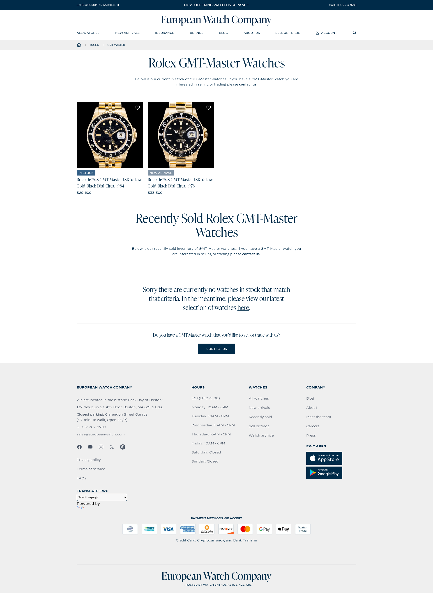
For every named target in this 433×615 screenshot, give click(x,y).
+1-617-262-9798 (91, 427)
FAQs (81, 478)
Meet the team (318, 417)
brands (196, 32)
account (329, 32)
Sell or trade (259, 426)
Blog (310, 398)
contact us (247, 84)
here (243, 308)
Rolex (94, 45)
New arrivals (259, 407)
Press (311, 435)
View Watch (110, 135)
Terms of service (91, 469)
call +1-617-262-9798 (342, 5)
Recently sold (260, 417)
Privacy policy (89, 460)
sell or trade (287, 32)
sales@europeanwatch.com (98, 5)
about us (252, 32)
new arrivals (127, 32)
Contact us (216, 348)
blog (223, 32)
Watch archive (261, 435)
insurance (164, 32)
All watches (259, 398)
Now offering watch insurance (216, 5)
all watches (88, 32)
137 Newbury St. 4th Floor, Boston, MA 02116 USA (120, 407)
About (311, 407)
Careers (312, 426)
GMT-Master (116, 45)
